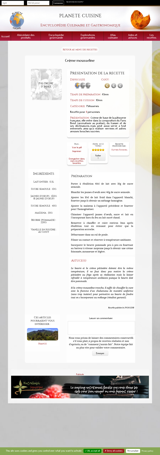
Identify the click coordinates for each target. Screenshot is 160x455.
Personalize (133, 451)
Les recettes (151, 36)
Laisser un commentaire (101, 318)
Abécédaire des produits (26, 36)
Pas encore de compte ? (75, 2)
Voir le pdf (77, 147)
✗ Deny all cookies (114, 451)
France (42, 343)
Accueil (5, 36)
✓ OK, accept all (92, 451)
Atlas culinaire (113, 36)
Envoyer (100, 353)
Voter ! (98, 157)
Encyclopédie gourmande (56, 36)
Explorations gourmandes (88, 36)
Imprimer (76, 151)
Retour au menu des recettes (80, 49)
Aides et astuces (132, 36)
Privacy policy (147, 451)
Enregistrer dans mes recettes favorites (77, 161)
